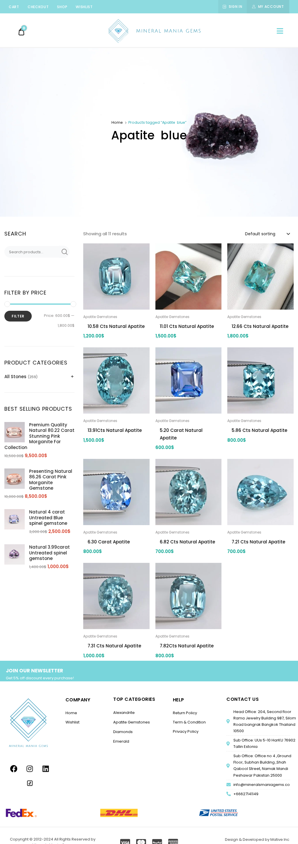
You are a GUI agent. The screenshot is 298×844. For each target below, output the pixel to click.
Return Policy (185, 713)
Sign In (235, 6)
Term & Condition (189, 722)
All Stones (15, 376)
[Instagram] (29, 769)
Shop (62, 6)
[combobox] (267, 233)
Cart (14, 6)
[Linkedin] (45, 769)
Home (117, 122)
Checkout (38, 6)
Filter (18, 316)
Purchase (116, 453)
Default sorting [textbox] (260, 234)
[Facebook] (13, 769)
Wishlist (84, 6)
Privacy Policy (185, 731)
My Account (271, 6)
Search (64, 252)
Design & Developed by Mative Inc (257, 839)
